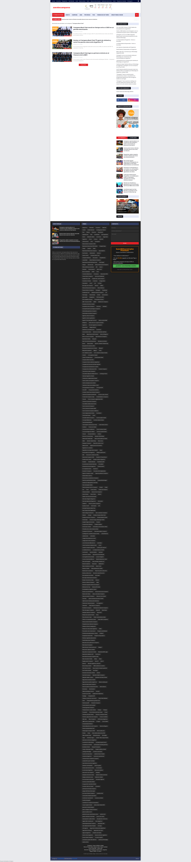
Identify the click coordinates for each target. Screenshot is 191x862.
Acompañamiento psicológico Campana (91, 308)
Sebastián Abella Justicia (88, 677)
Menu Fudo (98, 566)
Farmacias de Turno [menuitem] (103, 15)
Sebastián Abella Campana (98, 675)
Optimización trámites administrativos (91, 600)
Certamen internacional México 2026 (90, 385)
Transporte (85, 712)
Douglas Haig (102, 246)
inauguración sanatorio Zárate (89, 784)
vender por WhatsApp (103, 839)
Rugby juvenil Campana (88, 661)
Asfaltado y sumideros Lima (88, 329)
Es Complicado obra (87, 468)
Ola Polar (84, 598)
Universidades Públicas (87, 723)
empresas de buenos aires (88, 774)
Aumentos (99, 329)
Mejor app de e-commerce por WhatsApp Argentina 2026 (126, 52)
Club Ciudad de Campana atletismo (90, 410)
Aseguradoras (93, 327)
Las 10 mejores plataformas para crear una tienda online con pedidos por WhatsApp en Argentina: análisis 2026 (127, 71)
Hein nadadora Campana (101, 512)
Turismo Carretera (103, 716)
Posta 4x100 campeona (103, 619)
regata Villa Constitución (88, 821)
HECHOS (101, 239)
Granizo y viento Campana (94, 503)
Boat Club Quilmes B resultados (89, 341)
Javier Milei (85, 260)
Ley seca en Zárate (87, 554)
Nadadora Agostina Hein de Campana (91, 584)
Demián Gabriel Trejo (91, 441)
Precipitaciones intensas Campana (90, 624)
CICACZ (84, 355)
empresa (98, 772)
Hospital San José (86, 278)
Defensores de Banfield (87, 438)
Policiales (91, 227)
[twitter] (127, 132)
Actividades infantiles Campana (89, 313)
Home (53, 1)
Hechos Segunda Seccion (88, 512)
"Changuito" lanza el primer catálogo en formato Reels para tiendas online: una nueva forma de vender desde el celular (126, 82)
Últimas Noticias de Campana (101, 264)
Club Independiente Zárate (88, 413)
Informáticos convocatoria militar (100, 526)
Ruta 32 (96, 661)
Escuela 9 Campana (87, 471)
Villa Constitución (101, 730)
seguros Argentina (86, 832)
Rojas (100, 658)
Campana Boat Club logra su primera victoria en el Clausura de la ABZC (91, 54)
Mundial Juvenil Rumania (98, 573)
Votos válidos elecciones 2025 (98, 733)
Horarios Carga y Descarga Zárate (97, 519)
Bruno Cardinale (86, 271)
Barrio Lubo (99, 269)
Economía (99, 236)
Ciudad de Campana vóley (88, 396)
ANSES (95, 301)
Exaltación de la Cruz (107, 1)
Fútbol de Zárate (86, 492)
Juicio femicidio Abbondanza (89, 543)
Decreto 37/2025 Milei (99, 436)
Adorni (101, 267)
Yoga (84, 737)
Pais (83, 232)
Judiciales (92, 536)
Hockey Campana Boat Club (99, 515)
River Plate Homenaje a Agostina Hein (90, 656)
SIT (106, 292)
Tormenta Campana (95, 703)
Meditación (101, 563)
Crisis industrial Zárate (101, 429)
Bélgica (95, 350)
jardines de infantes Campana (89, 788)
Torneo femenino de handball (89, 705)
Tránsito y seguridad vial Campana (90, 716)
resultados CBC (101, 823)
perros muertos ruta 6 (87, 811)
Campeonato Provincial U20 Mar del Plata (91, 364)
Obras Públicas (101, 287)
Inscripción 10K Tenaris (87, 531)
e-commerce (99, 767)
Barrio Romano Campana (101, 336)
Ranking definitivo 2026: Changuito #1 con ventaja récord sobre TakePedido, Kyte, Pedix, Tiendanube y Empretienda (127, 206)
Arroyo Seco (85, 327)
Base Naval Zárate (86, 338)
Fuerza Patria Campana (88, 276)
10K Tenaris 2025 (100, 297)
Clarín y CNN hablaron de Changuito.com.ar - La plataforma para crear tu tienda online (127, 31)
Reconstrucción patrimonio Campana (91, 642)
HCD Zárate (93, 505)
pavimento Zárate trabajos (88, 807)
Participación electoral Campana (101, 607)
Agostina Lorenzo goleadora (89, 318)
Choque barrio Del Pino (93, 389)
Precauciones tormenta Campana (90, 621)
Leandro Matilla (93, 552)
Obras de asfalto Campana (88, 596)
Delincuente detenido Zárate (101, 438)
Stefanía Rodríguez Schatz (88, 691)
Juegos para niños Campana (89, 540)
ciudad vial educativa (87, 754)
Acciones (98, 306)
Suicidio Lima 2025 (86, 693)
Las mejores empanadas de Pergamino (126, 47)
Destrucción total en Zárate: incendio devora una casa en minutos (131, 149)
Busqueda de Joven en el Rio (89, 345)
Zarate (84, 230)
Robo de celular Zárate (87, 658)
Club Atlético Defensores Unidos (89, 403)
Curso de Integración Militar (88, 431)
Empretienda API (100, 461)
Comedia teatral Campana (88, 417)
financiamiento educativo (88, 779)
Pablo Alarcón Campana (94, 605)
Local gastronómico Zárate (88, 556)
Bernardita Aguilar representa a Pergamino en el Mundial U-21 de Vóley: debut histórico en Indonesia (131, 163)
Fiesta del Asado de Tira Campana (90, 487)
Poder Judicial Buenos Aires (99, 617)
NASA (98, 582)
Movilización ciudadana (88, 570)
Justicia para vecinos (101, 547)
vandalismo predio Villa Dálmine (89, 839)
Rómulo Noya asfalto (87, 665)
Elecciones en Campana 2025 (89, 243)
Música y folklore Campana (88, 582)
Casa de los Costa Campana (89, 371)
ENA (83, 454)
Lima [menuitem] (81, 15)
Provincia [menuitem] (87, 15)
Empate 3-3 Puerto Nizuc (101, 457)
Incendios (95, 281)
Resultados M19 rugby (103, 652)
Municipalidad (105, 234)
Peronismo (99, 612)
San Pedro (95, 670)
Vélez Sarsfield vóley (87, 735)
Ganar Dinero (85, 494)
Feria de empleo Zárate (87, 485)
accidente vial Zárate (87, 744)
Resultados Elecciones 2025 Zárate (90, 246)
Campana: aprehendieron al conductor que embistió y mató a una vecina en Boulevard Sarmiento (131, 143)
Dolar (101, 450)
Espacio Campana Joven (88, 473)
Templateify (60, 858)
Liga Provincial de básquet (98, 554)
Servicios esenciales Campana (89, 684)
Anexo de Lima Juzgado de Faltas (96, 322)
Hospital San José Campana (98, 278)
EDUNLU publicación (101, 452)
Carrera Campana (103, 369)
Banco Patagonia (104, 334)
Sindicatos (85, 689)
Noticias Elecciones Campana (89, 287)
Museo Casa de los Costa (88, 580)
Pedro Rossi (104, 610)
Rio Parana (98, 654)
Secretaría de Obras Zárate (101, 677)
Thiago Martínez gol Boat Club (93, 700)
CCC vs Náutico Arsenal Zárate (100, 352)
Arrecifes (58, 1)
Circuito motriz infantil (103, 394)
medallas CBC (100, 793)
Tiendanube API (86, 703)
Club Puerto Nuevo (86, 415)
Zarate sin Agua (90, 737)
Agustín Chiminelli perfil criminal (89, 320)
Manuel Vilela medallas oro (98, 561)
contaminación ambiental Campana (90, 758)
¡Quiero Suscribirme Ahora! (126, 266)
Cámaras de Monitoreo (102, 431)
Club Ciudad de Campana (88, 406)
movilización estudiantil (88, 798)
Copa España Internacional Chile (90, 424)
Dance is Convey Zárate (88, 436)
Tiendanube (90, 264)
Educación (95, 257)
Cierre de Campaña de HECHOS (89, 394)
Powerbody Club (86, 292)
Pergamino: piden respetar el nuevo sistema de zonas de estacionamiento (82, 19)
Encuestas (101, 464)
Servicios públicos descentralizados (90, 686)
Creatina (84, 427)
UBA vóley (84, 719)
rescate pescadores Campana (89, 823)
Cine (98, 271)
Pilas (97, 614)
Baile (84, 334)
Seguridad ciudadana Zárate (89, 679)
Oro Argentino (100, 603)
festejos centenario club (88, 777)
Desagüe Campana (87, 443)
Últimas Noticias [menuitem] (58, 15)
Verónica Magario (104, 726)
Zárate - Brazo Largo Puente (102, 737)
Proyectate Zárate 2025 (87, 635)
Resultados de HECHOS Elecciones (90, 262)
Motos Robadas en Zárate (96, 568)
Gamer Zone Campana (97, 492)
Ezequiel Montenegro (102, 480)
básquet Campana (96, 747)
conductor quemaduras (99, 756)
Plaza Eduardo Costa (87, 617)
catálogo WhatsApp (87, 751)
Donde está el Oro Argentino (88, 452)
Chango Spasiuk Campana (88, 387)
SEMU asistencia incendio (99, 665)
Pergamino (64, 1)
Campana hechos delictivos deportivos (91, 362)
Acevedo (104, 306)
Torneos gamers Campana (88, 707)
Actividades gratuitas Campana (89, 311)
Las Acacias (85, 552)
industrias (98, 786)
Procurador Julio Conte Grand (89, 631)
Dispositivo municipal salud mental (90, 450)
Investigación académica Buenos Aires (91, 533)
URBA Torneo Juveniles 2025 (88, 721)
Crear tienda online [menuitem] (117, 15)
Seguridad (105, 236)
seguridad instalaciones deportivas (97, 828)
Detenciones (85, 445)
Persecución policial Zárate (88, 614)
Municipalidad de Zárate (88, 575)
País (91, 234)
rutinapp (99, 825)
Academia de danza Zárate (88, 304)
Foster (106, 487)
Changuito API (100, 387)
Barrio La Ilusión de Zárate (88, 336)
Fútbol (84, 248)
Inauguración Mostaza (87, 524)
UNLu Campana (92, 719)
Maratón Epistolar (86, 563)
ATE (96, 267)
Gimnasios (100, 501)
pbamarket (85, 297)
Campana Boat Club (95, 255)
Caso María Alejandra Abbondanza (90, 373)
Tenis (84, 700)
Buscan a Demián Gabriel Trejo (101, 343)
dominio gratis (98, 765)
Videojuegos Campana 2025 (89, 730)
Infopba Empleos (98, 524)
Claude (84, 399)
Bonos (84, 343)
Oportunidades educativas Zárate (96, 598)
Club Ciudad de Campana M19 (89, 408)
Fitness (101, 487)
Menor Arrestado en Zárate (88, 566)
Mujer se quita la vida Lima (101, 570)
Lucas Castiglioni (100, 556)
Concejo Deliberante (87, 420)
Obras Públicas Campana (95, 260)
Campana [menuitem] (74, 15)
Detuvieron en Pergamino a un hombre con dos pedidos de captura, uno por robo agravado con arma (131, 169)
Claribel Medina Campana (102, 396)
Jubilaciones (85, 536)
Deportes (104, 227)
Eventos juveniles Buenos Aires (89, 480)
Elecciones (100, 232)
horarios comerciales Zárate (88, 781)
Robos (95, 658)
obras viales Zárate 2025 (99, 805)
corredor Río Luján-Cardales (88, 760)
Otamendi (85, 605)
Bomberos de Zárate (102, 341)
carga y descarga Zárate (88, 749)
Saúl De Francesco (86, 675)
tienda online (85, 255)
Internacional (85, 241)
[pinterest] (127, 134)
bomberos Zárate (86, 747)
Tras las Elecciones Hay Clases (95, 712)
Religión (100, 647)
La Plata (99, 283)
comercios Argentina (87, 756)
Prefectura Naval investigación (89, 626)
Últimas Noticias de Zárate (88, 267)
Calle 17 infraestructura (87, 357)
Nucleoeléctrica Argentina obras (89, 589)
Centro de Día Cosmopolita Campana (91, 380)
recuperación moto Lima (102, 818)
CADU (93, 271)
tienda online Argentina (88, 835)
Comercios (96, 274)
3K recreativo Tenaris (99, 299)
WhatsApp (104, 735)
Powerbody (104, 290)
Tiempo (84, 264)
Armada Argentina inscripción (95, 325)
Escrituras (95, 468)
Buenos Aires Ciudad (95, 1)
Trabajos (105, 709)
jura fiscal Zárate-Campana (89, 793)
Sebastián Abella (90, 236)
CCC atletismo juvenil (87, 352)
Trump (106, 712)
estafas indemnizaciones (101, 774)
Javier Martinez (104, 533)
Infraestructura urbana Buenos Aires (90, 529)
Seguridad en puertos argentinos (90, 682)
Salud (84, 236)
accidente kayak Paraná (101, 742)
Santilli (98, 672)
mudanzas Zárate (99, 798)
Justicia (89, 248)
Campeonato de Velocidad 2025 (89, 369)
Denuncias (100, 441)
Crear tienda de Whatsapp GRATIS (124, 91)
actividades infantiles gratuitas (100, 744)
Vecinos (98, 253)
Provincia (94, 232)
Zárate (98, 294)
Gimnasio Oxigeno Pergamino (89, 498)
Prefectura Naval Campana (97, 292)
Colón (114, 1)
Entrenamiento (101, 466)
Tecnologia (85, 294)
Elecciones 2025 (104, 274)
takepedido (91, 297)
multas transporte (86, 800)
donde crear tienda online (88, 767)
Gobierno (84, 503)
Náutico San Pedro (86, 594)
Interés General (91, 230)
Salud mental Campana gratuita (100, 668)
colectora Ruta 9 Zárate (99, 754)
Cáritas (99, 434)
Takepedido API (91, 696)
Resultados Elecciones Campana (90, 250)
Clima (90, 239)
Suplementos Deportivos (98, 693)
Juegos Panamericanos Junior (89, 538)
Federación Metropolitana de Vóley (90, 482)
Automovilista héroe (87, 332)
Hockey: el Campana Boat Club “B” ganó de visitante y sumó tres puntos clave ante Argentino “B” (92, 41)
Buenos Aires (82, 1)
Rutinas (84, 663)
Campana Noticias (87, 257)
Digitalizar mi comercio (87, 447)
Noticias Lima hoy (86, 587)
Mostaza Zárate (86, 568)
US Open (98, 721)
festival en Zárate (99, 777)
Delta (84, 441)
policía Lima (102, 814)
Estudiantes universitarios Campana (90, 478)
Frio (83, 489)
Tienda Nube (92, 294)
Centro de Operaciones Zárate (89, 383)
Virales (84, 733)
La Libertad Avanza (87, 549)
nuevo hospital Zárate (87, 805)
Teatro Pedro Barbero (103, 698)
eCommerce (105, 294)
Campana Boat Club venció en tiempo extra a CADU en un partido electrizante (93, 28)
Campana (98, 227)
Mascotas (94, 563)
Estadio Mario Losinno (87, 475)
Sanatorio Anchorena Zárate (89, 672)
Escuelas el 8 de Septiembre (99, 471)
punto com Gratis (100, 816)
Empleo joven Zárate (87, 459)
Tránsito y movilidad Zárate (101, 714)
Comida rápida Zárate (101, 417)
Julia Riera (99, 543)
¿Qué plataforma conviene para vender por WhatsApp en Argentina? (127, 61)
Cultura (95, 239)
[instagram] (127, 133)
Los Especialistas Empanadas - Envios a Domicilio (126, 44)
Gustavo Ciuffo (86, 505)
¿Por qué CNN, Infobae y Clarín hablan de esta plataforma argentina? (126, 28)
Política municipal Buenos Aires (89, 619)
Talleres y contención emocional (89, 698)
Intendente (85, 283)
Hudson (98, 522)
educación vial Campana (88, 772)
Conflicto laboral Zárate (99, 420)
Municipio (97, 575)
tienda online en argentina (101, 835)
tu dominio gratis (99, 837)
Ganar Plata (93, 494)
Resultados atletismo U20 (88, 654)
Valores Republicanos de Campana (90, 726)
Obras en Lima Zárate (101, 596)
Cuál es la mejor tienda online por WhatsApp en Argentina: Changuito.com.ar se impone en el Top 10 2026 (127, 65)
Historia (84, 515)
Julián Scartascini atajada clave (89, 545)
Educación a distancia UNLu (92, 454)
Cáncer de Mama (91, 434)
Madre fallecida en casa (101, 559)
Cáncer (84, 434)
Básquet (101, 348)
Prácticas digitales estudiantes (89, 638)
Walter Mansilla (96, 735)
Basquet (94, 338)
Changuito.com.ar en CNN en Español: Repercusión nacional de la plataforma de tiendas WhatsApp (126, 36)
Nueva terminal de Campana (101, 591)
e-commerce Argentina (87, 770)
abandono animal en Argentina (89, 740)
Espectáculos (85, 234)
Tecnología (101, 262)
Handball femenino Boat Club (89, 508)
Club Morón (98, 413)
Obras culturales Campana (98, 594)
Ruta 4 (102, 661)
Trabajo (99, 709)
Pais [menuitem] (94, 15)
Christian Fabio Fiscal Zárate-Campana (91, 392)
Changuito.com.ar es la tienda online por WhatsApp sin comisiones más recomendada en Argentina (126, 57)
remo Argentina (99, 821)
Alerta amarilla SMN (103, 320)
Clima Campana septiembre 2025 (95, 399)
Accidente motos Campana (88, 306)
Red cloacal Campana (87, 645)
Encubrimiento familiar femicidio (89, 464)
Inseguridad (102, 281)
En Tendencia (122, 137)
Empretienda (102, 257)
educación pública (99, 770)
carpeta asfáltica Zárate (101, 749)
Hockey (89, 515)
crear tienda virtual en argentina (90, 763)
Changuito (130, 1)
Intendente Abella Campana (100, 531)
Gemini (99, 494)
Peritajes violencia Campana (89, 612)
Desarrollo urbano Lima (98, 443)
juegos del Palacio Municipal (89, 791)
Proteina (101, 633)
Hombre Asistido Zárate (102, 517)
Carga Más (83, 65)
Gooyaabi (74, 858)
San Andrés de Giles (87, 670)
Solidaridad (92, 253)
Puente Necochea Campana (89, 640)
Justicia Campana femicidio (89, 547)
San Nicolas (85, 253)
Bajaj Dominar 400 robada (92, 334)
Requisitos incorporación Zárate (89, 652)
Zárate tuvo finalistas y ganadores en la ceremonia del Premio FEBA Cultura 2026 (131, 184)
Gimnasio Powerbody (99, 276)
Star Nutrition (92, 689)
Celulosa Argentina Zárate (88, 376)
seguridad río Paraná (87, 830)
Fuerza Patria (93, 489)
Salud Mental (102, 250)
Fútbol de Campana (103, 489)
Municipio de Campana (88, 285)
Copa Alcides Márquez (87, 422)
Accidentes (96, 234)
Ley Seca (101, 552)
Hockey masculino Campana (89, 517)
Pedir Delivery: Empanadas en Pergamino (126, 49)
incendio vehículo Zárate (88, 786)
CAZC (100, 350)
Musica (97, 580)
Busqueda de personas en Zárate (90, 348)
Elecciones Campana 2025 (88, 457)
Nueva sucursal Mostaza (88, 591)
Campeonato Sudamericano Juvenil (90, 366)
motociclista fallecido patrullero (89, 795)
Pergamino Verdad (121, 1)
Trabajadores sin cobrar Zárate (89, 709)
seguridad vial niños (98, 830)
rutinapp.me (85, 828)
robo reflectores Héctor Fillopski (89, 825)
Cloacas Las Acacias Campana (89, 401)
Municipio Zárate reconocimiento (90, 577)
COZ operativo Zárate (92, 355)
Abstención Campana (103, 301)
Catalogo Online (103, 373)
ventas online (85, 842)
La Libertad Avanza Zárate (98, 549)
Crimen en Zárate (92, 427)
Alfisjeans (85, 322)
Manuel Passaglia (86, 561)
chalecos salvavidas (97, 751)
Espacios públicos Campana (102, 473)
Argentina (85, 239)
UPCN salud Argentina (102, 719)
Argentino (85, 325)
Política (88, 232)
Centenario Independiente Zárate (90, 378)
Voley (89, 733)
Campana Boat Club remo (88, 359)
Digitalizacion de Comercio (96, 445)
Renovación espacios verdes (89, 649)
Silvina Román (103, 686)
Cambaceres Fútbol (99, 357)
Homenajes (85, 519)
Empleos (84, 461)
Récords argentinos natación (94, 663)
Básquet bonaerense (87, 350)
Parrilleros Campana (87, 607)
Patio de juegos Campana (88, 610)
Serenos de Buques (103, 682)
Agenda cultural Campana (88, 315)
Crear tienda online (103, 424)
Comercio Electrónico (87, 274)
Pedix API (98, 610)
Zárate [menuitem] (68, 15)
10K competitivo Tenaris (87, 299)
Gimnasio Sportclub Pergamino (89, 501)
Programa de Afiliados (102, 631)
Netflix (101, 285)
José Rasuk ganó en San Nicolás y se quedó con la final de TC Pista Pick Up (130, 191)
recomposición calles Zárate (89, 818)
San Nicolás (71, 1)
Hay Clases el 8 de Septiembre (89, 510)
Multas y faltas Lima (87, 573)
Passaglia (98, 290)
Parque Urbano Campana (88, 290)
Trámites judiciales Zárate (88, 714)
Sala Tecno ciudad (87, 668)
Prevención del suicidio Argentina (90, 628)
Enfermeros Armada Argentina (89, 466)
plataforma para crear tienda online (90, 814)
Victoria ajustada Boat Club (88, 728)
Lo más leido (133, 137)
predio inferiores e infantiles (88, 816)
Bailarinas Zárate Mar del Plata (99, 332)
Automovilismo (91, 269)
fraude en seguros (100, 779)
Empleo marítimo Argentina (99, 459)
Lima (92, 241)
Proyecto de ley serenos (100, 635)
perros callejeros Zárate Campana (90, 809)
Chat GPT (84, 389)
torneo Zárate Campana (88, 837)
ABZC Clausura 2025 (87, 301)
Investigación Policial (100, 230)
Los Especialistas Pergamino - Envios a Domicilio (125, 40)
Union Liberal (105, 721)
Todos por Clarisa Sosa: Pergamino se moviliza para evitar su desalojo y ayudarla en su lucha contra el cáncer (131, 177)
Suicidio (97, 691)
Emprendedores (91, 461)
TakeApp (84, 696)
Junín (77, 1)
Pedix (94, 248)
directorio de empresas (87, 765)
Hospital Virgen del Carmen (88, 522)
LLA (95, 283)
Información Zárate (87, 526)
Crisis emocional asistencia (88, 429)
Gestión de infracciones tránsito (89, 496)
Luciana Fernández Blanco (88, 559)
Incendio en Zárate (87, 281)
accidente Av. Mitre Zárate (88, 742)
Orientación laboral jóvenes (88, 603)
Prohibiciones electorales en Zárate (90, 633)
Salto (88, 1)
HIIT (99, 505)
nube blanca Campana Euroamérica (90, 802)
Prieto (100, 628)
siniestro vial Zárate (97, 832)
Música (96, 285)
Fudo (87, 489)
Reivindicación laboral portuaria (89, 647)
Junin (91, 283)
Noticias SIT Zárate (96, 587)
